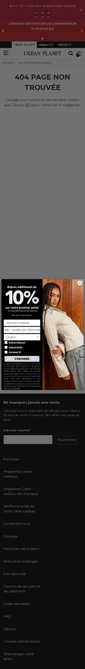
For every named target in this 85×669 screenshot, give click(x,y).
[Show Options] (37, 337)
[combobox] (7, 330)
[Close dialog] (79, 283)
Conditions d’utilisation (28, 376)
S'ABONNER (21, 358)
